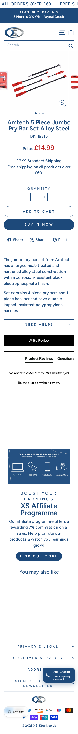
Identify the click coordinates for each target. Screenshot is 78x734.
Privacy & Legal (37, 646)
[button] (39, 382)
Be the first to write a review (39, 383)
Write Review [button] (39, 340)
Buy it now (39, 224)
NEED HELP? (39, 325)
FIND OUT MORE (39, 556)
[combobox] (39, 44)
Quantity (38, 188)
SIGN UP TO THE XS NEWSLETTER (38, 683)
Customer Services (38, 658)
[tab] (39, 359)
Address (38, 669)
